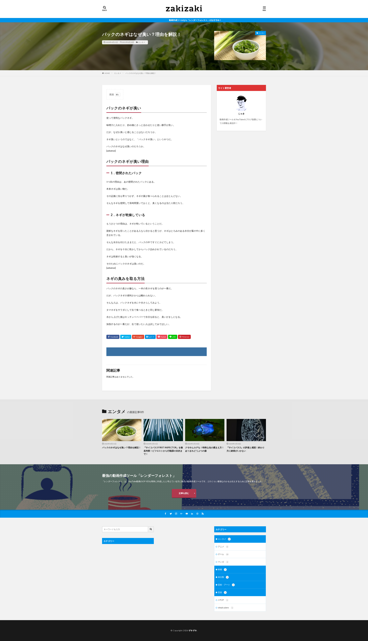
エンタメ (141, 42)
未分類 (223, 577)
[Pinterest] (184, 337)
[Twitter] (125, 337)
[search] (151, 529)
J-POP (223, 600)
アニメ (223, 546)
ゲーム (223, 554)
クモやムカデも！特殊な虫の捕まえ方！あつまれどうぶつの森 (204, 449)
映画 (222, 569)
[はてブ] (150, 337)
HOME (107, 73)
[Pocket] (161, 337)
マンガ (223, 562)
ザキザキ (193, 630)
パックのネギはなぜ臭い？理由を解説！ (140, 73)
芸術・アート (226, 584)
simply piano (225, 607)
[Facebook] (112, 337)
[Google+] (138, 337)
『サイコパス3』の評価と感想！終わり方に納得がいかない (245, 449)
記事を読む (184, 493)
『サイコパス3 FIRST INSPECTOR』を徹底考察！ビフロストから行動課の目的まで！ (163, 450)
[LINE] (172, 337)
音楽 (222, 592)
